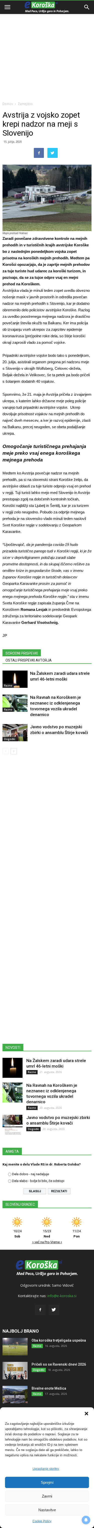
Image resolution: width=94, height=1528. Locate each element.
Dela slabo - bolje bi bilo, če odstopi (38, 1181)
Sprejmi (47, 1482)
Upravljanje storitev (46, 1469)
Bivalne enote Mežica (49, 1388)
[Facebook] (40, 1310)
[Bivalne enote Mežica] (15, 1394)
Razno (8, 685)
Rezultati (59, 1191)
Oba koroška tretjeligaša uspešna (59, 1340)
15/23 (47, 1233)
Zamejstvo (25, 104)
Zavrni (47, 1496)
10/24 (17, 1233)
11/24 (76, 1233)
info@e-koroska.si (61, 1295)
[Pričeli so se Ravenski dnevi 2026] (15, 1370)
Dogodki (9, 739)
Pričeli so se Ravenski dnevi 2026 (59, 1364)
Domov (8, 104)
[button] (86, 1413)
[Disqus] (47, 829)
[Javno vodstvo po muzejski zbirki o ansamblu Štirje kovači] (15, 732)
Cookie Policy (42, 1521)
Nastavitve (47, 1510)
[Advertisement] (47, 49)
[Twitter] (54, 1310)
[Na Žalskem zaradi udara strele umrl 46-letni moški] (15, 679)
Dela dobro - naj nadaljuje (30, 1174)
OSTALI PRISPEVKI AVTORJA (29, 660)
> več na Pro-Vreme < (47, 1242)
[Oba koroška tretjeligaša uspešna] (15, 1346)
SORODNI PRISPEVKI (22, 653)
